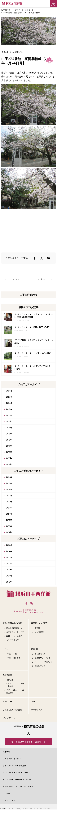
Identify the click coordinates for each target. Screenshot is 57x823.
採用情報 (6, 751)
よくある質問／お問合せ (13, 709)
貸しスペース (40, 654)
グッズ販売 (39, 632)
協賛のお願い (8, 701)
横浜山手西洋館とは (14, 628)
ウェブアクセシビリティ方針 (14, 765)
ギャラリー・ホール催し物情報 (15, 684)
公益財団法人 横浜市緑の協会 (28, 726)
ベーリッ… (16, 279)
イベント (6, 649)
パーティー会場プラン (43, 662)
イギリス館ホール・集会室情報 (15, 691)
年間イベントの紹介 (14, 636)
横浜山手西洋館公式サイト (12, 3)
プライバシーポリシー (12, 758)
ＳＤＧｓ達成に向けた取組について (17, 779)
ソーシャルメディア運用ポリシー (16, 772)
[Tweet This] (41, 258)
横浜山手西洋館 (28, 593)
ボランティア (36, 709)
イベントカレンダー (14, 658)
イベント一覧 (11, 654)
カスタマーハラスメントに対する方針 (18, 786)
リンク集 (6, 793)
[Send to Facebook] (34, 258)
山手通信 (9, 679)
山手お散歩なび (12, 640)
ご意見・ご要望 (9, 800)
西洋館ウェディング (43, 658)
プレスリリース (9, 718)
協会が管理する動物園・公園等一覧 (28, 741)
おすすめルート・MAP (15, 632)
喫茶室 (37, 628)
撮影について (40, 666)
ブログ (34, 701)
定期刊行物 (7, 674)
